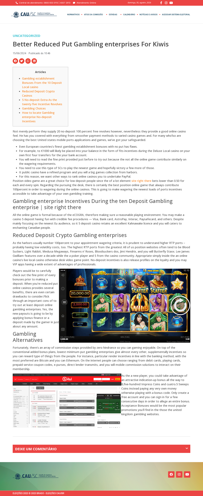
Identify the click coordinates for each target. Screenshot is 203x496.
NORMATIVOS (73, 14)
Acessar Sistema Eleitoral (176, 14)
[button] (15, 61)
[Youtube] (187, 474)
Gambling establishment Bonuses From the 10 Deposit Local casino (42, 83)
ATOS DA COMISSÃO (93, 14)
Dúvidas (113, 14)
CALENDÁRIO (129, 14)
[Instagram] (179, 474)
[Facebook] (171, 474)
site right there (141, 181)
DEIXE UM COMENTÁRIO (36, 448)
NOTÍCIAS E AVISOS (148, 14)
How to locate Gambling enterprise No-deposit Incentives (38, 117)
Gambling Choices (34, 108)
